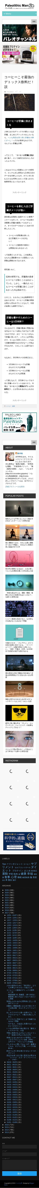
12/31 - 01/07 (12, 915)
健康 (13, 406)
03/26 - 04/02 (12, 1092)
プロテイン (18, 871)
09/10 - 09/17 (12, 955)
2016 (7, 1125)
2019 (7, 908)
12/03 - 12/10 (12, 925)
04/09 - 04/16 (12, 1087)
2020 (7, 905)
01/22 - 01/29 (12, 1115)
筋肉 (16, 874)
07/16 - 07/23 (12, 975)
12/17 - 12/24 (12, 920)
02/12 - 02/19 (12, 1107)
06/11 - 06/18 (12, 1065)
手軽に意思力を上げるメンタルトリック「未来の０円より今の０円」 (21, 1034)
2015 (7, 1127)
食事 (7, 877)
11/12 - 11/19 (12, 933)
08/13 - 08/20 (12, 965)
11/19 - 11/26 (12, 930)
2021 (7, 903)
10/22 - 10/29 (12, 940)
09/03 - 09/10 (12, 958)
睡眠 (20, 877)
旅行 (14, 880)
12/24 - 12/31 (12, 918)
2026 (7, 890)
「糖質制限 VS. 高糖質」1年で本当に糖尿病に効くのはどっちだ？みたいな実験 (21, 997)
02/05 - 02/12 (12, 1110)
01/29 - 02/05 (12, 1112)
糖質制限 (26, 877)
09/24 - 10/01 (12, 950)
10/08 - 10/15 (12, 945)
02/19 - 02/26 (12, 1105)
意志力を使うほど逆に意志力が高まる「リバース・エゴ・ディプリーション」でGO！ (21, 1057)
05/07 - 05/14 (12, 1077)
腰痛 (35, 874)
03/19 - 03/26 (12, 1095)
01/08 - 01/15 (12, 1120)
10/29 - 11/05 (12, 938)
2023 (7, 898)
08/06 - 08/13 (12, 968)
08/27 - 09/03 (12, 960)
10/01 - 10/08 (12, 948)
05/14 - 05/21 (12, 1075)
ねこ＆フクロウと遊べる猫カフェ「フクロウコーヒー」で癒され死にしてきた (21, 1015)
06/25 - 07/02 (12, 983)
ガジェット (17, 864)
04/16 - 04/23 (12, 1085)
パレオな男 (19, 1183)
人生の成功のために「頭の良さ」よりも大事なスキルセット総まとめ (21, 986)
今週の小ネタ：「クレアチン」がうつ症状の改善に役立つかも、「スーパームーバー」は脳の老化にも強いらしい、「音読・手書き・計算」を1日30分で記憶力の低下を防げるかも (19, 647)
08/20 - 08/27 (12, 963)
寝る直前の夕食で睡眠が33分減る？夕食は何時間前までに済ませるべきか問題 (19, 675)
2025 (7, 893)
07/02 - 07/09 (12, 980)
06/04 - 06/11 (12, 1067)
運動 (5, 873)
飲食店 (34, 871)
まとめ (27, 871)
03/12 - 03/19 (12, 1097)
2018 (7, 910)
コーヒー (9, 406)
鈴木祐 (20, 453)
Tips (4, 864)
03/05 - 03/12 (12, 1100)
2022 (7, 900)
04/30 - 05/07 (12, 1080)
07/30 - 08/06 (12, 970)
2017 (7, 913)
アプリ (9, 864)
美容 (35, 877)
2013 (7, 1132)
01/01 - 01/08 (12, 1122)
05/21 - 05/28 (12, 1072)
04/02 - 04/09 (12, 1090)
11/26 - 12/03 (12, 928)
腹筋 (3, 880)
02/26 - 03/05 (12, 1102)
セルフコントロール (23, 867)
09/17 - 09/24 (12, 953)
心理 (14, 877)
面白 (10, 880)
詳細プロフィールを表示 (14, 487)
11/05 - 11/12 (12, 935)
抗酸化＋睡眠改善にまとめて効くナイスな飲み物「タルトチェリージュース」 (21, 1008)
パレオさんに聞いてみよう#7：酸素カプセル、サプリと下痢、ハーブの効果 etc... (21, 1046)
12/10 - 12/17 (12, 923)
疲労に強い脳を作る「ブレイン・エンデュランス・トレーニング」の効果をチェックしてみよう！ (19, 725)
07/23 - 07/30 (12, 973)
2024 (7, 895)
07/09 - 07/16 (12, 978)
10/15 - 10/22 (12, 943)
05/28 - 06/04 (12, 1070)
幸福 (30, 873)
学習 (11, 874)
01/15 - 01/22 (12, 1117)
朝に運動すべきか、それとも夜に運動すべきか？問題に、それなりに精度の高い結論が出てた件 (19, 545)
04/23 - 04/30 (12, 1082)
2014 (7, 1130)
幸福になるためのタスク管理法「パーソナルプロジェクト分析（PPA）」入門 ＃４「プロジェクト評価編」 (21, 1040)
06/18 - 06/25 (12, 1062)
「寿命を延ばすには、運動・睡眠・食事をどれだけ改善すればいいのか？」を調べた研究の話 (19, 595)
